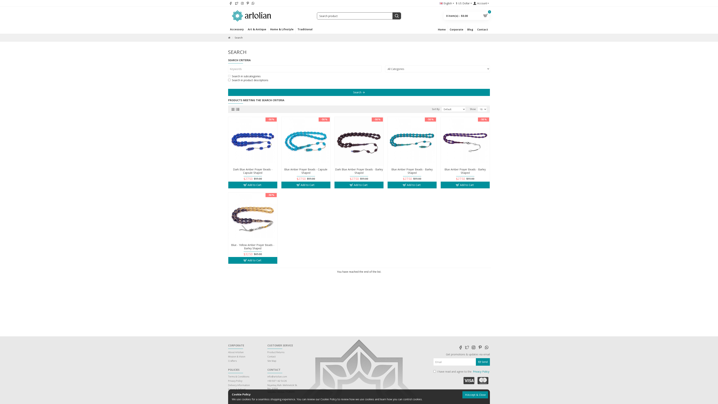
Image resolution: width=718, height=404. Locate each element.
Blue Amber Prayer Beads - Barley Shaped (412, 171)
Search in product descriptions (250, 80)
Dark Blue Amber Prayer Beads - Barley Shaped (359, 171)
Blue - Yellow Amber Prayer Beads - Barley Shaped (252, 246)
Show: (473, 109)
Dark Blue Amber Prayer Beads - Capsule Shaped (252, 171)
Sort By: (436, 109)
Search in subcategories (246, 76)
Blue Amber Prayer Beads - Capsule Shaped (305, 171)
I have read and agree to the (463, 371)
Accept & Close (476, 395)
